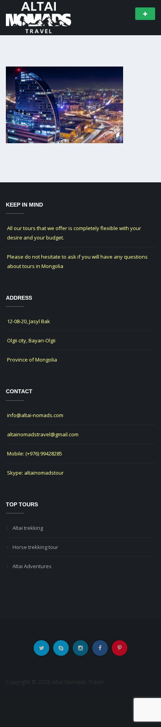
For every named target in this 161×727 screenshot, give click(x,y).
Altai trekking (28, 527)
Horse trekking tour (35, 547)
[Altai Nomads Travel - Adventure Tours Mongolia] (38, 17)
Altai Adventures (32, 566)
